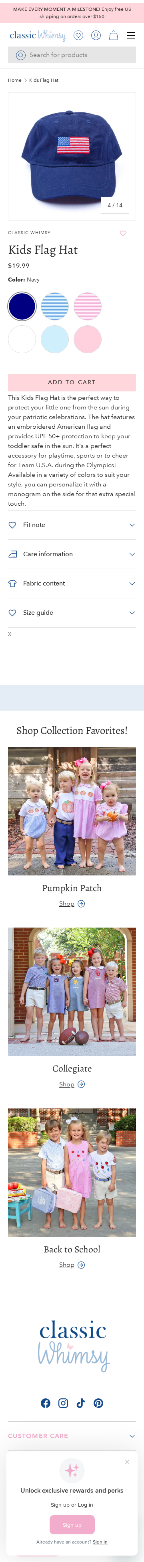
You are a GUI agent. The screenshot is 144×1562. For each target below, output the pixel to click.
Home (15, 80)
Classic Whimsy (29, 233)
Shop (66, 903)
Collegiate (72, 1068)
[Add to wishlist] (123, 233)
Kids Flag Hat (43, 80)
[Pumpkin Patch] (72, 811)
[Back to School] (72, 1172)
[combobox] (72, 55)
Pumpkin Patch (72, 887)
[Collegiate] (72, 992)
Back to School (72, 1249)
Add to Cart (72, 382)
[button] (113, 35)
